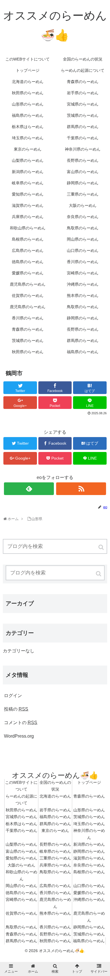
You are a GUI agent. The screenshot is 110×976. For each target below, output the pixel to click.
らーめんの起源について (21, 799)
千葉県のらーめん (21, 830)
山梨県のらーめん (21, 844)
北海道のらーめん (55, 796)
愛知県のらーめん (21, 858)
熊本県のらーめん (55, 913)
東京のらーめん (55, 830)
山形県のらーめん (89, 810)
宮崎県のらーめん (21, 899)
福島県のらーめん (55, 816)
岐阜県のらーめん (55, 851)
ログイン (13, 695)
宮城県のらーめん (21, 816)
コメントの (20, 722)
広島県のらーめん (55, 885)
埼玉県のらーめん (89, 823)
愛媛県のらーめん (89, 892)
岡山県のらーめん (21, 885)
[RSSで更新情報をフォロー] (81, 488)
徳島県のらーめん (21, 892)
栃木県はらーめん (21, 823)
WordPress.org (19, 736)
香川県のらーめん (55, 892)
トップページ (89, 782)
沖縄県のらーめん (89, 899)
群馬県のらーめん (55, 823)
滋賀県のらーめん (89, 858)
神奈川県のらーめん (89, 834)
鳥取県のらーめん (55, 872)
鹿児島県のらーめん (55, 903)
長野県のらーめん (55, 844)
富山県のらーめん (21, 851)
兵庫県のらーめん (55, 865)
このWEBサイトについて (21, 786)
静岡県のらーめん (89, 851)
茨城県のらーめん (89, 816)
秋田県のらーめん (21, 810)
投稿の (16, 709)
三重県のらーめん (55, 858)
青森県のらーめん (89, 796)
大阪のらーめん (21, 865)
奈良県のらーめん (89, 865)
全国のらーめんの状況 (55, 786)
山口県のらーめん (89, 885)
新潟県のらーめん (89, 844)
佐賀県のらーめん (21, 913)
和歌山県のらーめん (21, 875)
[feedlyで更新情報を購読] (29, 488)
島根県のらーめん (89, 872)
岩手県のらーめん (55, 810)
